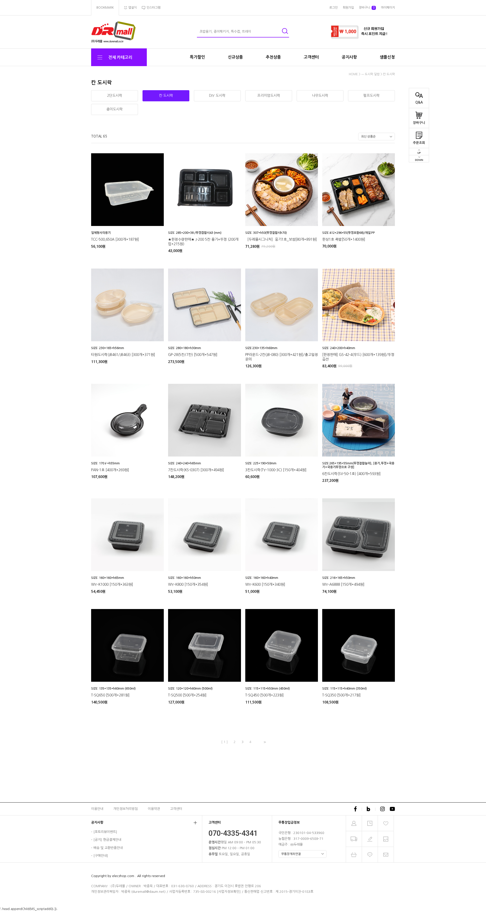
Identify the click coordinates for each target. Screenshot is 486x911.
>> (264, 742)
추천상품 (273, 57)
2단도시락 (114, 95)
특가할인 (197, 57)
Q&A (419, 102)
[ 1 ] (224, 742)
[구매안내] (100, 856)
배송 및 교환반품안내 (108, 847)
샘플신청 (387, 57)
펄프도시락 (371, 95)
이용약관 (154, 808)
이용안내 (97, 808)
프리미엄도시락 (268, 95)
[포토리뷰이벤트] (105, 831)
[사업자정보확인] (229, 891)
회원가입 (348, 7)
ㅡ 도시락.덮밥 (370, 74)
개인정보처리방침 (125, 808)
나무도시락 (320, 95)
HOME (353, 74)
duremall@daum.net (148, 891)
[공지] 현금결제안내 (107, 839)
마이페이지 (388, 7)
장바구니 (419, 122)
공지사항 (349, 57)
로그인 (333, 7)
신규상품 (235, 57)
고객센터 (311, 57)
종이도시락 (114, 109)
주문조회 (419, 142)
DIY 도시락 (217, 95)
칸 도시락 (389, 74)
